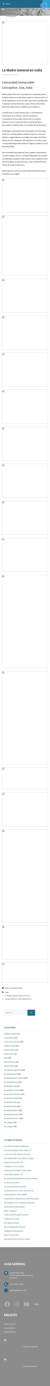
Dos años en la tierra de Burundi (16, 1146)
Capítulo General (10, 1034)
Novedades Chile (10, 1086)
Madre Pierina (9, 1066)
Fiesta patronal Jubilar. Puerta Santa (17, 1170)
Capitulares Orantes (11, 1219)
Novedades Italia (10, 1106)
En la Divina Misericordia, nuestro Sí (17, 1150)
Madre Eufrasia (9, 1062)
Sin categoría (9, 1122)
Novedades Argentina (12, 1070)
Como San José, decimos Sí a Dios (17, 1154)
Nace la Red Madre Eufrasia (14, 1227)
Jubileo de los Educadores (14, 1207)
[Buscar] (31, 1013)
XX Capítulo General (11, 1223)
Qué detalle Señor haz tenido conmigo (18, 1158)
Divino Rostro (9, 1054)
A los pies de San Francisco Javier (17, 1239)
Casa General (9, 1038)
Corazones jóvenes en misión (15, 1186)
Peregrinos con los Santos (14, 1166)
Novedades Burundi (11, 1082)
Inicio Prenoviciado (11, 1235)
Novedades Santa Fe (11, 1118)
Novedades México (11, 1110)
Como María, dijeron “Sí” (13, 1174)
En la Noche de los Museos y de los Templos (20, 1178)
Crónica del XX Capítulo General (16, 1215)
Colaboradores (10, 1050)
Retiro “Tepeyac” (10, 1211)
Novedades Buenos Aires (13, 1078)
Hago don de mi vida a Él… (14, 1162)
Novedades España (11, 1098)
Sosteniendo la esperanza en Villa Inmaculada (21, 1198)
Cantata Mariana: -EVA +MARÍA (15, 1194)
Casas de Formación (12, 1042)
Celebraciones (9, 1046)
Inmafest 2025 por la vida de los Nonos (19, 1190)
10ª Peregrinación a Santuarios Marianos (19, 1202)
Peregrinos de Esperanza (13, 1231)
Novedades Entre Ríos (12, 1094)
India (7, 988)
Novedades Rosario (11, 1114)
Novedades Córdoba (12, 1090)
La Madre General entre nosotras (17, 995)
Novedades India (16, 988)
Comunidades (9, 1328)
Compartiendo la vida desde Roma (18, 999)
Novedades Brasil (10, 1074)
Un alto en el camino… (12, 1182)
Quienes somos (10, 1324)
